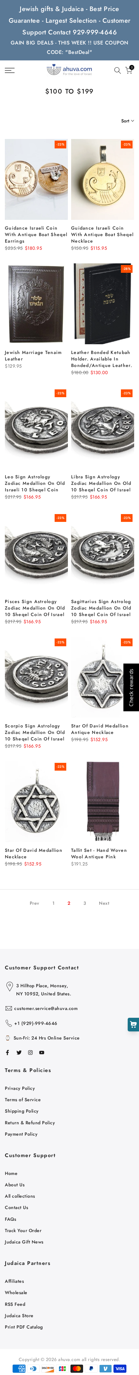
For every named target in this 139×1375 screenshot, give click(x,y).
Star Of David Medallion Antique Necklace (100, 729)
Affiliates (14, 1281)
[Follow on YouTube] (41, 1052)
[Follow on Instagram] (30, 1052)
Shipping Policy (22, 1111)
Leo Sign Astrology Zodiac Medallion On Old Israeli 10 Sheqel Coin (35, 483)
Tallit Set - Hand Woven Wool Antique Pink (99, 853)
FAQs (10, 1219)
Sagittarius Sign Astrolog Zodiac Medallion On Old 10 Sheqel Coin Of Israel (101, 608)
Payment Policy (21, 1134)
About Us (15, 1184)
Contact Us (16, 1207)
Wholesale (16, 1292)
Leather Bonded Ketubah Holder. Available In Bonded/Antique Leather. (101, 359)
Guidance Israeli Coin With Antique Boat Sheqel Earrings (36, 234)
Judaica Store (19, 1315)
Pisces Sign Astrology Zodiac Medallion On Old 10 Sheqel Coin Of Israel (35, 608)
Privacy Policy (20, 1088)
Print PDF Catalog (24, 1327)
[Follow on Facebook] (7, 1052)
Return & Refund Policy (30, 1122)
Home (11, 1173)
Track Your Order (23, 1230)
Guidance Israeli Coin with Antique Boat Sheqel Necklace (102, 234)
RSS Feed (15, 1304)
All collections (20, 1196)
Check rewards (130, 688)
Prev (34, 903)
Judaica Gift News (24, 1242)
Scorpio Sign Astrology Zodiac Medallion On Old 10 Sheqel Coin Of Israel (35, 732)
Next (104, 903)
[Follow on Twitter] (19, 1052)
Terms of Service (23, 1099)
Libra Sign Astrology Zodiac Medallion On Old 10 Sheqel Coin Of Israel (101, 483)
